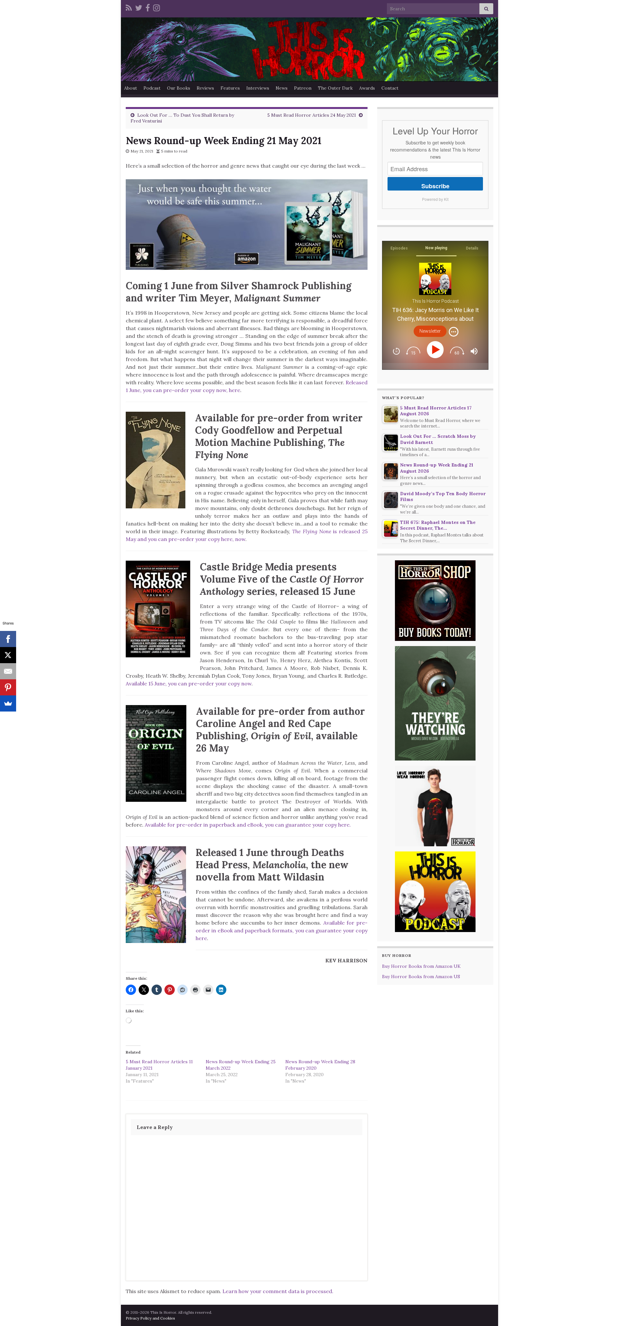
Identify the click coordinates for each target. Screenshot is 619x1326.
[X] (8, 655)
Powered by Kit (435, 199)
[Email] (8, 671)
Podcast (152, 88)
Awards (367, 88)
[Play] (436, 349)
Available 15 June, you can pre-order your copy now (188, 683)
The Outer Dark (335, 88)
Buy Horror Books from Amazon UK (421, 966)
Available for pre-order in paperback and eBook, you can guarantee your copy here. (248, 824)
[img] (453, 332)
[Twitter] (138, 7)
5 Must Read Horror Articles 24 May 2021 (311, 115)
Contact (389, 88)
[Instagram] (156, 7)
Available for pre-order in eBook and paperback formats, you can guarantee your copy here (282, 930)
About (130, 88)
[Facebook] (147, 7)
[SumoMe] (8, 703)
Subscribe (435, 186)
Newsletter (430, 331)
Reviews (205, 88)
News (282, 88)
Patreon (302, 88)
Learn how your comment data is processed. (277, 1291)
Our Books (178, 88)
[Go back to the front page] (309, 49)
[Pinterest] (8, 687)
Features (230, 88)
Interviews (257, 88)
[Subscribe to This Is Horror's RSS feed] (129, 7)
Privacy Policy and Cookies (150, 1318)
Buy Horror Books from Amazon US (421, 976)
